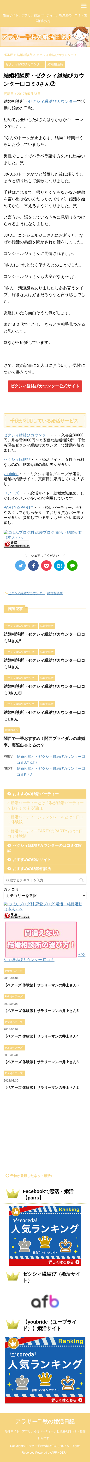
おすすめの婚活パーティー (36, 794)
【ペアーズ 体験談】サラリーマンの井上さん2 (41, 1087)
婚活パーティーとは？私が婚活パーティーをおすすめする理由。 (45, 805)
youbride (11, 474)
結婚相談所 (55, 593)
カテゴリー (13, 889)
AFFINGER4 (59, 1452)
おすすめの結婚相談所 (32, 869)
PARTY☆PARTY (18, 508)
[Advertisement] (44, 1133)
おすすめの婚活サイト (32, 859)
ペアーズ (11, 493)
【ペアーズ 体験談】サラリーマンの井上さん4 (41, 1036)
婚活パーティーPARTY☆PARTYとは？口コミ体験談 (45, 833)
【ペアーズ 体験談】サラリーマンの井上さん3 (41, 1062)
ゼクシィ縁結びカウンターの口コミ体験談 (44, 847)
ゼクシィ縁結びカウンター (52, 101)
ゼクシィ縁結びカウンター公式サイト (45, 386)
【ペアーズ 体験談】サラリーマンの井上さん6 (41, 985)
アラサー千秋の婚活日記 (45, 1421)
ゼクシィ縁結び (17, 459)
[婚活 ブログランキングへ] (17, 545)
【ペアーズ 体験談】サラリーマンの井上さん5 (41, 1011)
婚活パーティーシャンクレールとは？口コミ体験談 (45, 819)
